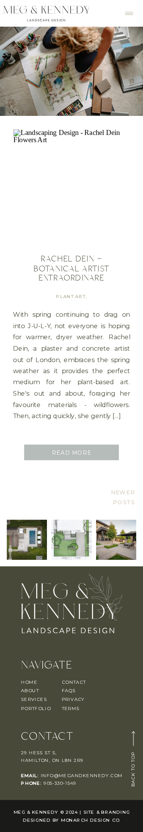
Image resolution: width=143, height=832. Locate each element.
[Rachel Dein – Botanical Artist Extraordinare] (71, 188)
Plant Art (70, 297)
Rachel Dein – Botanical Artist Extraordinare (72, 269)
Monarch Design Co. (91, 820)
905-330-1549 (60, 783)
